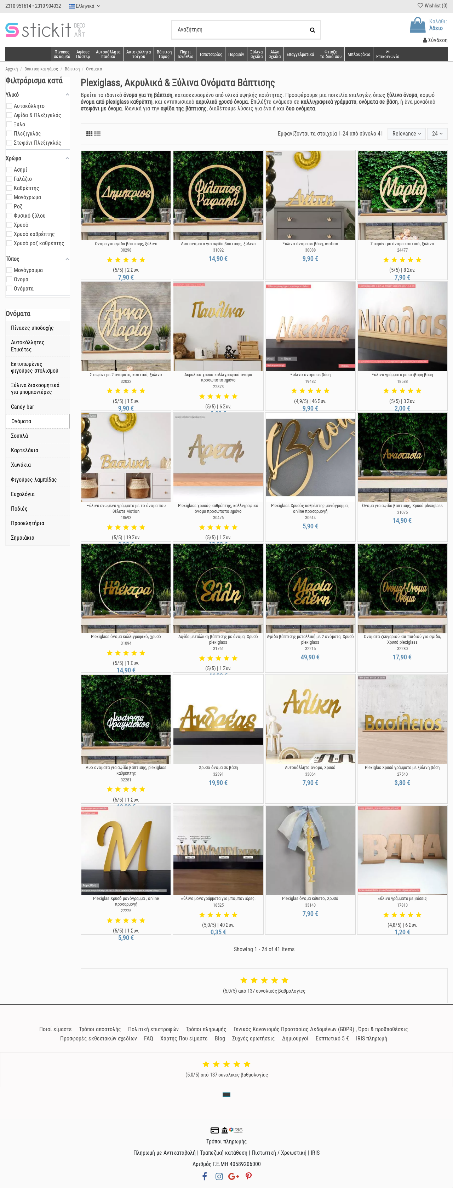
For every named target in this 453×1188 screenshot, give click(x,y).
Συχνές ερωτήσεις (253, 1038)
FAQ (148, 1038)
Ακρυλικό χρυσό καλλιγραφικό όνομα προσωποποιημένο (218, 377)
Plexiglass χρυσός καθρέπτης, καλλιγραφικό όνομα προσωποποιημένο (218, 508)
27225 (126, 910)
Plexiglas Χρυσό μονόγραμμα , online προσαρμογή (126, 901)
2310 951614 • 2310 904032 (33, 6)
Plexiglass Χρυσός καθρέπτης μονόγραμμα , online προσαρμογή (310, 508)
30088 (310, 250)
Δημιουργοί (295, 1038)
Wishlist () (436, 5)
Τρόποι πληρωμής (206, 1029)
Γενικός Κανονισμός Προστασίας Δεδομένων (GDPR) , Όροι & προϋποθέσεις (321, 1029)
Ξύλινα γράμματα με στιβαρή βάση (402, 374)
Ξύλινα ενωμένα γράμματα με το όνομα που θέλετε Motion (126, 508)
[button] (274, 54)
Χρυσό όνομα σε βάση (218, 767)
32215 (310, 648)
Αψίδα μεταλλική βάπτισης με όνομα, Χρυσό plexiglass (218, 639)
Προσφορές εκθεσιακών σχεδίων (98, 1038)
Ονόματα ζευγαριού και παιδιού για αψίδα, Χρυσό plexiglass (402, 639)
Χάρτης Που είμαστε (184, 1038)
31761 (218, 648)
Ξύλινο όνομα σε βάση (310, 374)
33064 (310, 774)
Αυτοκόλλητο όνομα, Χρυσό (310, 767)
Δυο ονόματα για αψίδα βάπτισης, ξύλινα (218, 243)
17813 (402, 905)
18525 (218, 905)
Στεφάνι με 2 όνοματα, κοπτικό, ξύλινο (126, 374)
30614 (310, 517)
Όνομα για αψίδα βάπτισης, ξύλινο (126, 243)
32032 (126, 381)
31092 (218, 250)
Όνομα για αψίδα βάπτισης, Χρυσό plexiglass (402, 505)
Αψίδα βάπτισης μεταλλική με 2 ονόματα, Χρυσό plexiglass (310, 639)
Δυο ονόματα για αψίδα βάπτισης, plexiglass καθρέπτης (126, 770)
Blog (220, 1038)
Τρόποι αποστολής (100, 1029)
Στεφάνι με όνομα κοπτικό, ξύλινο (402, 243)
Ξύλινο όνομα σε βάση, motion (310, 243)
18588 (402, 381)
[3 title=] (126, 260)
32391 (218, 774)
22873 (218, 386)
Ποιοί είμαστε (55, 1029)
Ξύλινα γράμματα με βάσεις (402, 898)
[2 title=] (117, 260)
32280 (402, 648)
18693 (126, 517)
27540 (402, 774)
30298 (126, 250)
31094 (126, 643)
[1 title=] (109, 260)
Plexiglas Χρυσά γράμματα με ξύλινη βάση (402, 767)
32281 (126, 779)
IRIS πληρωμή (371, 1038)
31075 (402, 512)
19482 (310, 381)
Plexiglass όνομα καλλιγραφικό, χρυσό (126, 636)
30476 (218, 517)
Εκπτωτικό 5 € (332, 1038)
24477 (402, 250)
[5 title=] (142, 260)
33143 (310, 905)
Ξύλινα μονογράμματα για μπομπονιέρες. (218, 898)
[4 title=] (134, 260)
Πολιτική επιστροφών (153, 1029)
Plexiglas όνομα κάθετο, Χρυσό (310, 898)
